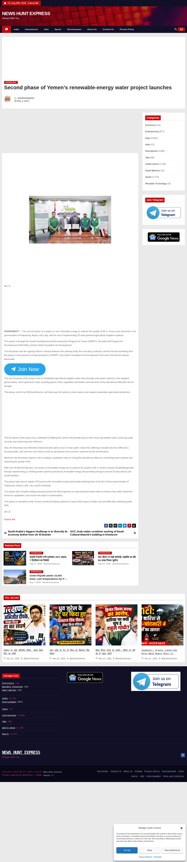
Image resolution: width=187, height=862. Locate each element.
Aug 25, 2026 (13, 658)
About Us (92, 29)
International (31, 29)
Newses (47, 775)
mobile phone (152, 164)
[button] (181, 828)
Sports (58, 29)
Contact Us (108, 29)
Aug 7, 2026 (35, 582)
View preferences (172, 850)
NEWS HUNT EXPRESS (26, 13)
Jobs (46, 29)
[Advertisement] (86, 60)
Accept (127, 850)
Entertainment (74, 29)
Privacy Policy (127, 29)
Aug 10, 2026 (104, 564)
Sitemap (138, 771)
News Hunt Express (52, 772)
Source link (9, 519)
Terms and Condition (173, 776)
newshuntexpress (26, 98)
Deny (149, 850)
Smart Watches (152, 170)
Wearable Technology (155, 183)
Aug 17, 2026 (151, 658)
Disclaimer (158, 857)
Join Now (27, 369)
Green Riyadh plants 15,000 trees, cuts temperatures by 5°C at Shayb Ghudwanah (48, 579)
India (16, 29)
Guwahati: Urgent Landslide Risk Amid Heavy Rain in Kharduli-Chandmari (159, 653)
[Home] (6, 29)
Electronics (150, 125)
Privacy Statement (145, 857)
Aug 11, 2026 (36, 564)
